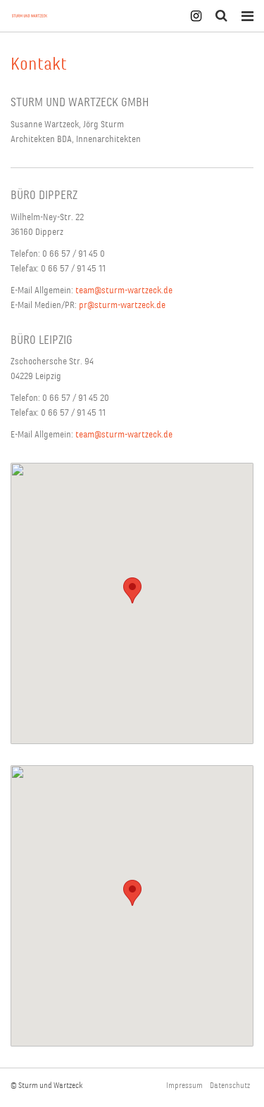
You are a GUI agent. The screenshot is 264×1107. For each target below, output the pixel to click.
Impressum (184, 1085)
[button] (132, 590)
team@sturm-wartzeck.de (123, 290)
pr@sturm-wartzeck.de (122, 305)
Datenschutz (230, 1085)
